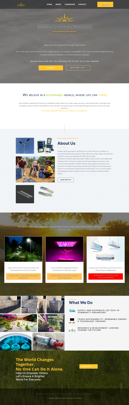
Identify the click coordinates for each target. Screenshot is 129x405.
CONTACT (82, 4)
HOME (49, 4)
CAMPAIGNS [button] (70, 4)
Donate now (86, 366)
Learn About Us (65, 179)
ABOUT (58, 4)
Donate (105, 4)
